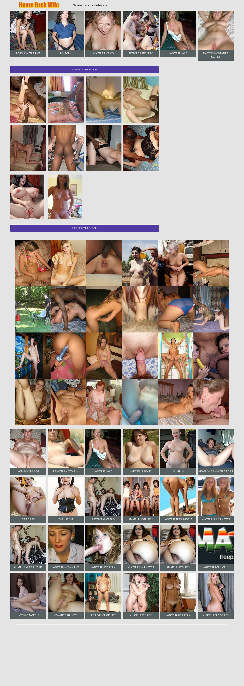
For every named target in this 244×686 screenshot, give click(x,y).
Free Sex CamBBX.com (84, 69)
